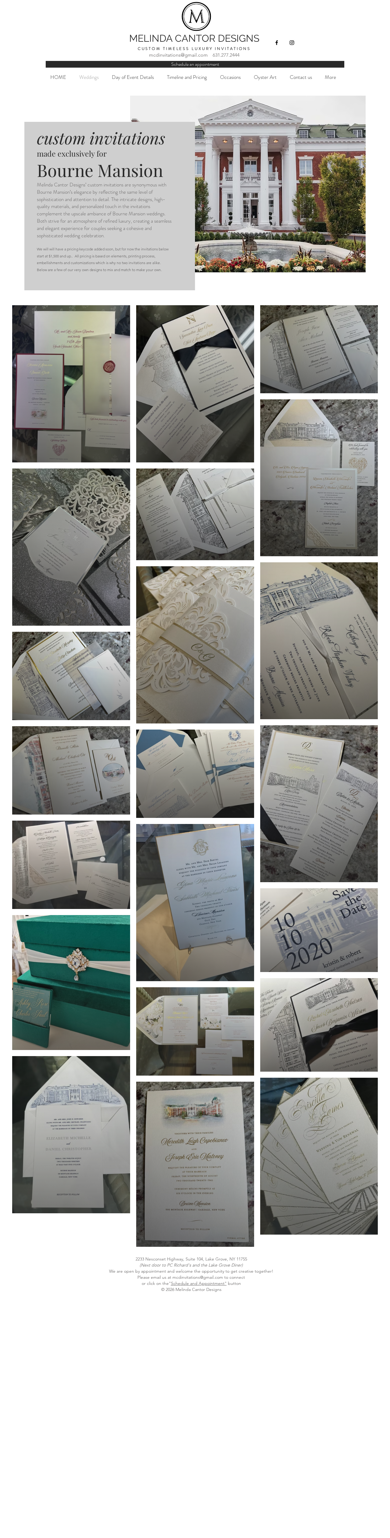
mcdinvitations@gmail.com (178, 55)
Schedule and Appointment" (199, 1283)
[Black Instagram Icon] (292, 43)
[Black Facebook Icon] (277, 43)
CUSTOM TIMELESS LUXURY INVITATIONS (194, 48)
